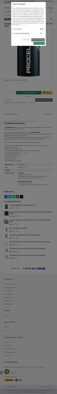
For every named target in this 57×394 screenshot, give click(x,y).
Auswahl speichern (38, 40)
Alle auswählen (39, 43)
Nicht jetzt (27, 39)
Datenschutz (23, 24)
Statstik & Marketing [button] (22, 33)
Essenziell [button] (18, 29)
